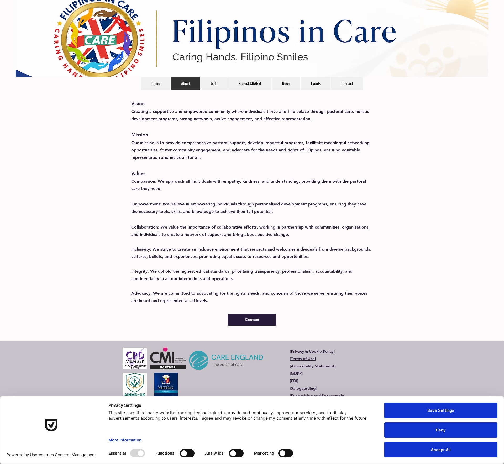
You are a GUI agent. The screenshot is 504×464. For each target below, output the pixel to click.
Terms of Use (303, 358)
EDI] (294, 380)
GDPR (296, 373)
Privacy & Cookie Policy (312, 351)
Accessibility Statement (312, 365)
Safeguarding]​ (304, 388)
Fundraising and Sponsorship (317, 395)
